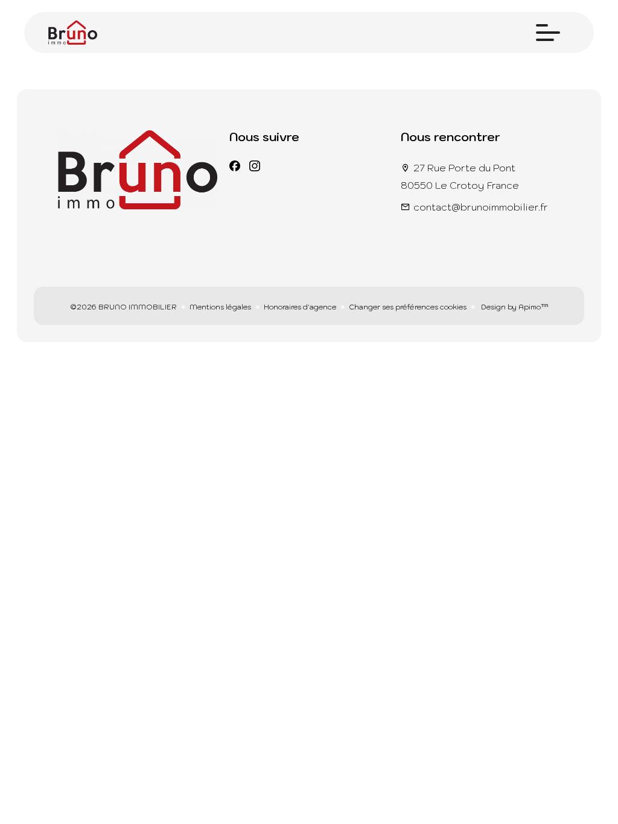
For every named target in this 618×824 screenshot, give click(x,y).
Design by (514, 306)
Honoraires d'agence (300, 306)
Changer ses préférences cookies (408, 306)
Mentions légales (220, 306)
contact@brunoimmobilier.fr (480, 207)
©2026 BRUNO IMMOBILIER (123, 306)
